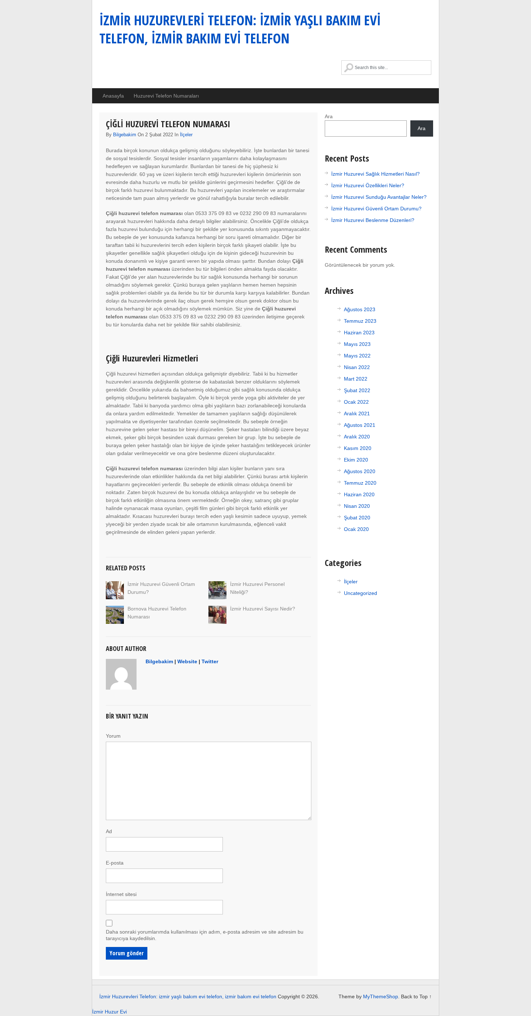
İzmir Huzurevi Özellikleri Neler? (367, 185)
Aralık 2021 (357, 413)
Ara (329, 116)
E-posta (115, 863)
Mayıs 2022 (357, 356)
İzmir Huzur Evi (109, 1012)
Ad (109, 831)
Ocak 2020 (356, 529)
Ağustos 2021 (359, 425)
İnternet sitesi (121, 894)
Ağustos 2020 (359, 471)
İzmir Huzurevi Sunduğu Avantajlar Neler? (379, 197)
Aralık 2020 (357, 437)
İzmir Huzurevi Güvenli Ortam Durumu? (376, 208)
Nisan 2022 (357, 367)
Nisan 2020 (357, 506)
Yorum (113, 736)
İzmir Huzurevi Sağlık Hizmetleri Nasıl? (375, 174)
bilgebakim (124, 134)
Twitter (210, 661)
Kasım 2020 (357, 448)
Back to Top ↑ (416, 996)
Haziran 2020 (359, 494)
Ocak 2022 (356, 402)
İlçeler (186, 134)
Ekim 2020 (356, 460)
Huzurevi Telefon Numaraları (166, 96)
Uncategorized (360, 593)
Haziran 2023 (359, 332)
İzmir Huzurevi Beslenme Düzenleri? (372, 220)
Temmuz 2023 (360, 321)
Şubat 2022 (357, 390)
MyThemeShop (380, 996)
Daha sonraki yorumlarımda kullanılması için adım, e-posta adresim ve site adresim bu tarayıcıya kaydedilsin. (204, 935)
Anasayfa (113, 96)
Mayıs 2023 (357, 344)
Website (187, 661)
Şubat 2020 (357, 517)
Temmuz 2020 (360, 483)
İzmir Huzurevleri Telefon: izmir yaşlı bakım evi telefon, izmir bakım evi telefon (240, 28)
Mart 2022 (355, 379)
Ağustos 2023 (359, 309)
